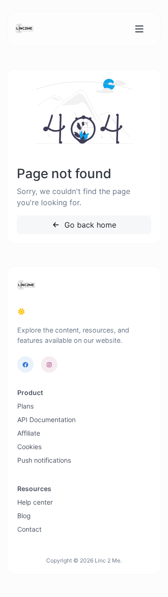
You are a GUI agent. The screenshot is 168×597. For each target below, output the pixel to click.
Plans (25, 406)
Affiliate (28, 433)
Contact (29, 529)
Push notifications (44, 460)
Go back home (89, 224)
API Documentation (46, 419)
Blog (24, 516)
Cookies (29, 447)
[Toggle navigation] (139, 29)
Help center (35, 502)
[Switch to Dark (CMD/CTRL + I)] (21, 311)
